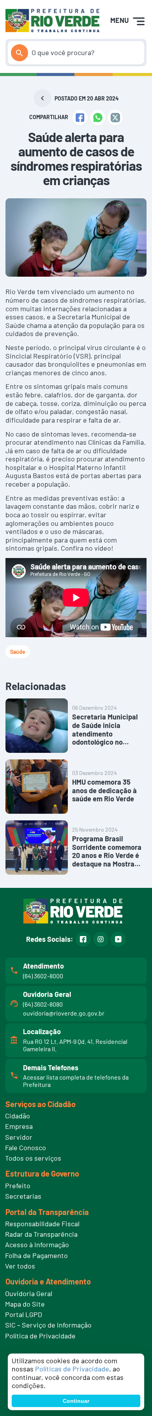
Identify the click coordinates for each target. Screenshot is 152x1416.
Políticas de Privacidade (72, 1368)
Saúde (17, 651)
